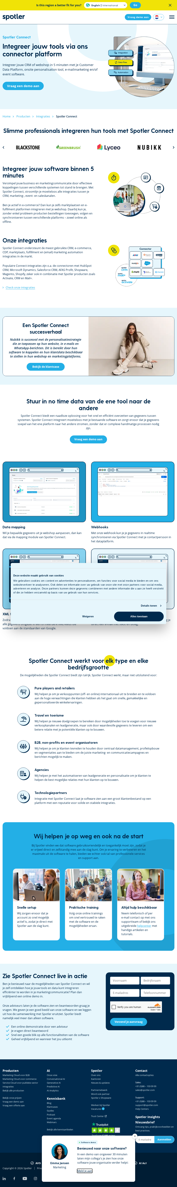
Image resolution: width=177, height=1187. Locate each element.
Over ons (95, 1075)
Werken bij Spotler (100, 1105)
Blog (49, 1103)
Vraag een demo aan (13, 1101)
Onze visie (52, 1075)
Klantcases (52, 1106)
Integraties (8, 1086)
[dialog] (88, 1159)
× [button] (135, 1136)
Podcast (51, 1114)
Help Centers (142, 1108)
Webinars (52, 1122)
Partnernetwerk (99, 1090)
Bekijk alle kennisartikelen (60, 1129)
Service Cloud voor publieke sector (20, 1082)
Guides (50, 1110)
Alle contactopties (144, 1075)
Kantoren (96, 1078)
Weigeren (88, 616)
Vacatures (97, 1108)
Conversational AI (56, 1078)
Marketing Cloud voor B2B (16, 1075)
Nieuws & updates (100, 1082)
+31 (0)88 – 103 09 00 (145, 1086)
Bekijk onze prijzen (12, 1097)
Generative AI (54, 1082)
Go (135, 5)
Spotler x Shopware (101, 1097)
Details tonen (149, 605)
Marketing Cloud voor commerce (19, 1078)
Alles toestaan (138, 616)
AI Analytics (53, 1090)
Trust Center (98, 1116)
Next (173, 147)
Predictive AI (53, 1086)
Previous (3, 147)
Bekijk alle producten (13, 1090)
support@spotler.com (146, 1105)
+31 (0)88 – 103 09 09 (145, 1101)
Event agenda (54, 1118)
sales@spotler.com (145, 1090)
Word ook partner (100, 1094)
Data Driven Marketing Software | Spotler (14, 17)
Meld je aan (84, 1171)
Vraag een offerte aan (14, 1105)
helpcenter (144, 926)
